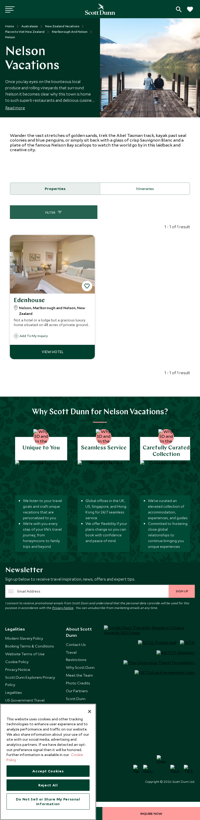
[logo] (100, 9)
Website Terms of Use (25, 653)
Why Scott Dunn (80, 667)
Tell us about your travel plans (179, 9)
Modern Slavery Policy (24, 638)
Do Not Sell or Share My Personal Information (48, 801)
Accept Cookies (48, 771)
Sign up (182, 591)
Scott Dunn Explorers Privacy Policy (30, 681)
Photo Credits (78, 683)
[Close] (89, 711)
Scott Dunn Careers (75, 702)
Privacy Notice (62, 608)
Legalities (13, 692)
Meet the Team (79, 675)
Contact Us (76, 644)
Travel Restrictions (76, 656)
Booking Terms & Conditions (29, 646)
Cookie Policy (16, 661)
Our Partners (77, 690)
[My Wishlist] (189, 12)
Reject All (48, 785)
